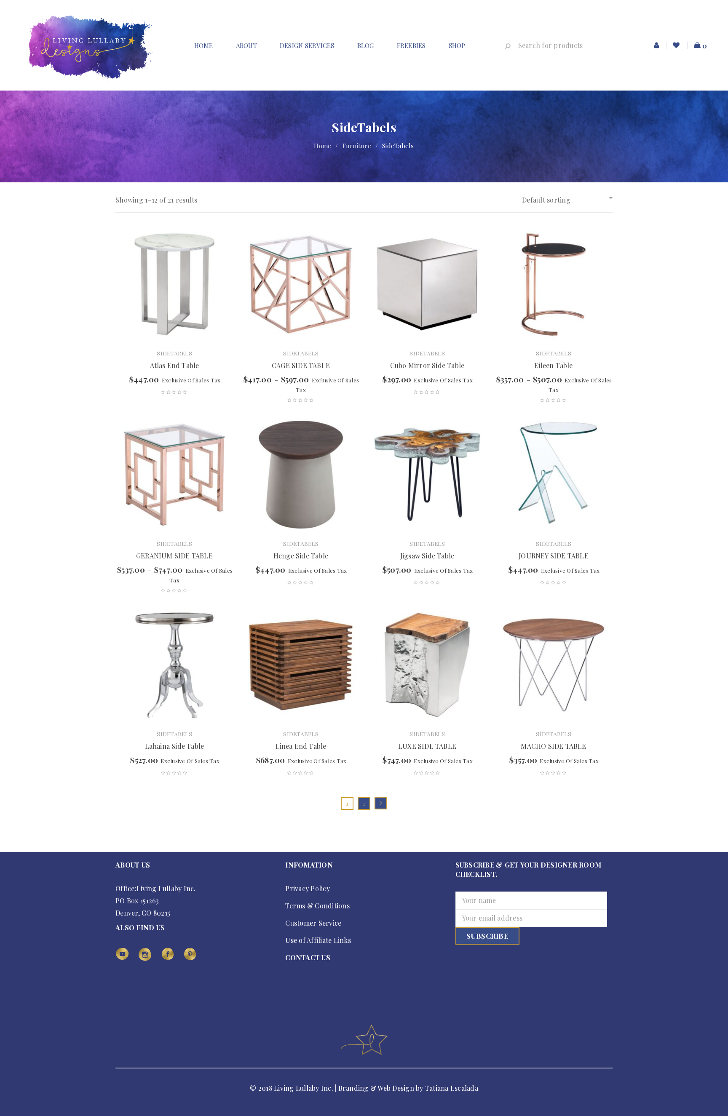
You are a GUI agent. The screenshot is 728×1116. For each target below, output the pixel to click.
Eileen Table (553, 365)
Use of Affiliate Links (318, 940)
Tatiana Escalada (451, 1088)
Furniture (357, 146)
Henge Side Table (300, 555)
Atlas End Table (174, 365)
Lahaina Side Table (174, 746)
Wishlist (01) (677, 45)
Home (322, 146)
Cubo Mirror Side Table (427, 365)
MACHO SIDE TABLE (553, 746)
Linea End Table (301, 746)
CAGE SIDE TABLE (301, 365)
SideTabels (174, 353)
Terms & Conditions (317, 905)
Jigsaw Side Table (427, 555)
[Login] (657, 45)
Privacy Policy (307, 888)
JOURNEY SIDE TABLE (554, 555)
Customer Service (313, 922)
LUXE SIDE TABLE (427, 746)
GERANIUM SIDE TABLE (174, 555)
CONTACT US (307, 957)
